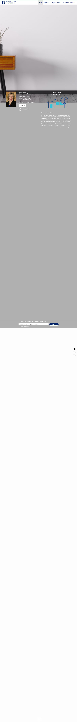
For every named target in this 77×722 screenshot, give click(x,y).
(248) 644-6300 (26, 98)
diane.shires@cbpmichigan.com (27, 102)
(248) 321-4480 (26, 96)
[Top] (74, 349)
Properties (47, 3)
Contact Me (22, 105)
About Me (66, 3)
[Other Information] (74, 355)
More (72, 3)
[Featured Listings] (74, 352)
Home (40, 2)
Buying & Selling (57, 3)
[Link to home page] (9, 2)
